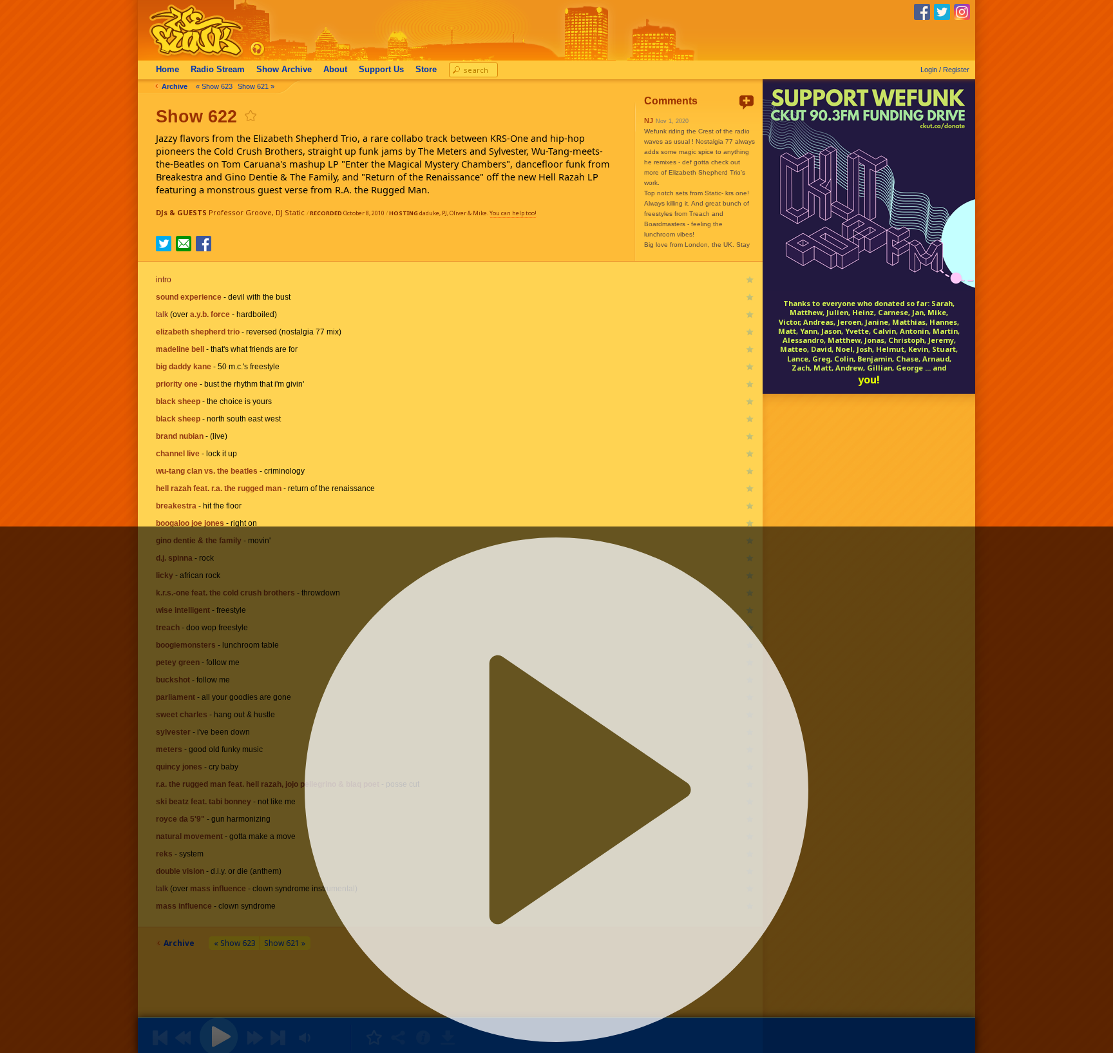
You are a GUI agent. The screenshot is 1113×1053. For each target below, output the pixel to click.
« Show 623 (214, 86)
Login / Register (944, 69)
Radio (218, 69)
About (335, 69)
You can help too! (513, 213)
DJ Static (290, 212)
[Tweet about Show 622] (163, 247)
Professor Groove (240, 212)
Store (426, 69)
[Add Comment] (746, 102)
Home (167, 69)
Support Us (381, 69)
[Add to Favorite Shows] (249, 116)
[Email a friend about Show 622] (183, 243)
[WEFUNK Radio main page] (189, 57)
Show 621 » (256, 86)
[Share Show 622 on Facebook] (203, 247)
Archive (284, 69)
